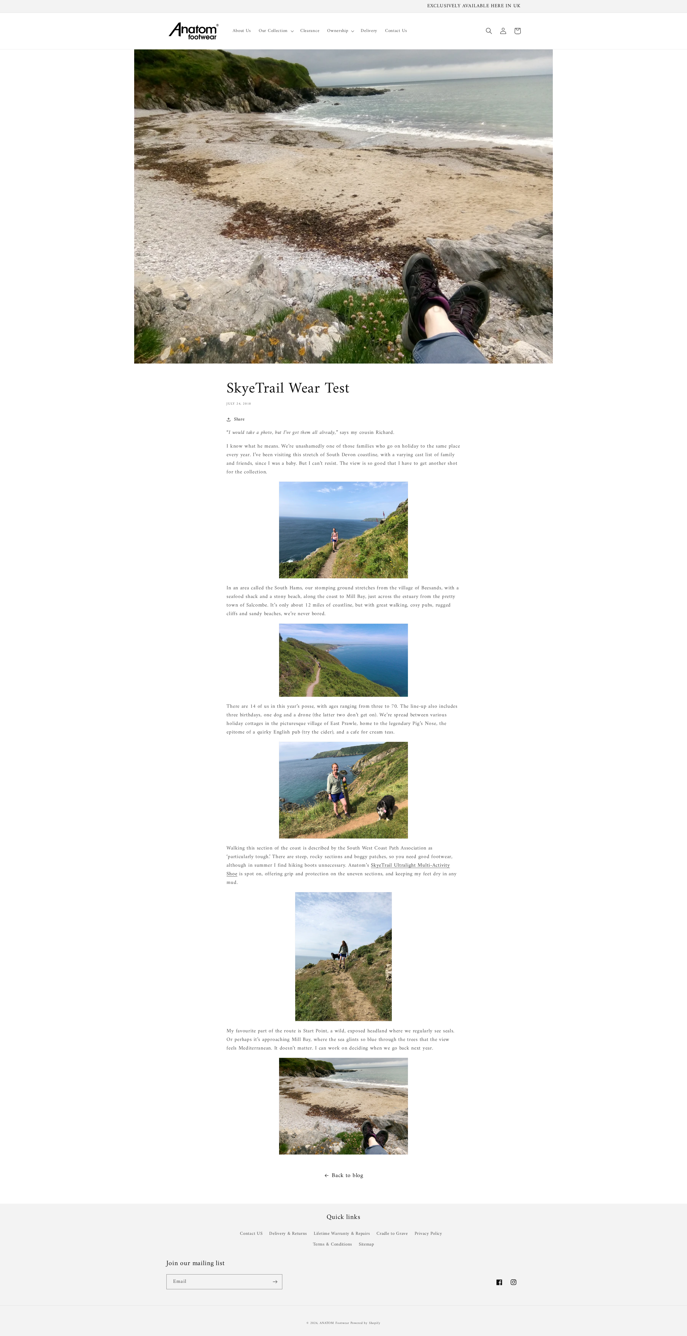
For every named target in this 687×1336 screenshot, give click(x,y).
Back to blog (347, 1176)
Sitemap (366, 1244)
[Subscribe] (275, 1281)
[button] (276, 31)
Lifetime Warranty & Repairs (342, 1234)
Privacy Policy (428, 1234)
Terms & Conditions (332, 1244)
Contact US (251, 1234)
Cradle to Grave (392, 1234)
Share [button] (239, 419)
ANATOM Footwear (334, 1323)
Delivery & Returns (288, 1234)
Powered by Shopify (365, 1323)
